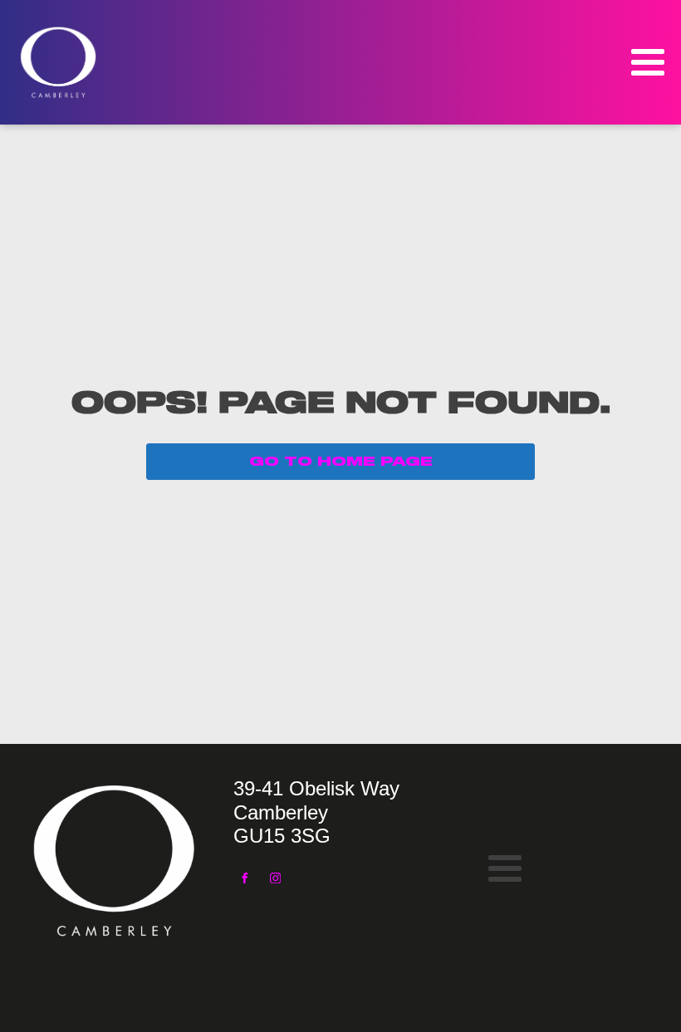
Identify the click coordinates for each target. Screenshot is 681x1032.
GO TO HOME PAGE (341, 461)
